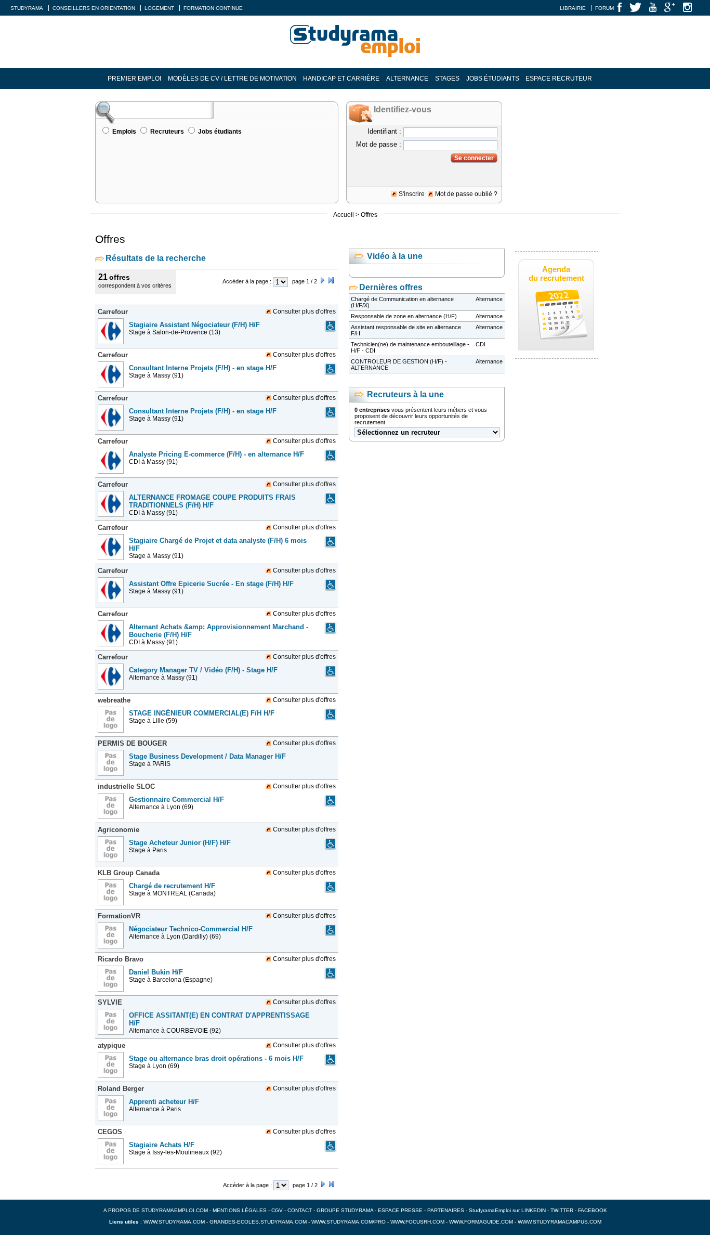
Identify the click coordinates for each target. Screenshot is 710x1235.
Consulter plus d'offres (304, 311)
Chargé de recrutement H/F (172, 886)
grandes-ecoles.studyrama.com (258, 1222)
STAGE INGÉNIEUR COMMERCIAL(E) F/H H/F (201, 713)
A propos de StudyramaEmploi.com (155, 1210)
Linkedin (533, 1210)
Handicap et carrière (341, 78)
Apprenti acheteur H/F (164, 1102)
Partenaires (445, 1210)
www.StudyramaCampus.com (559, 1222)
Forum (604, 8)
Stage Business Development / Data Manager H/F (207, 756)
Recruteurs (167, 131)
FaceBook (592, 1210)
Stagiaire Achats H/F (161, 1145)
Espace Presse (400, 1210)
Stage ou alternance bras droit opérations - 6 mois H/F (216, 1058)
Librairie (573, 8)
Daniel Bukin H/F (156, 972)
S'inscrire (412, 194)
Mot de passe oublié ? (466, 194)
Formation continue (213, 8)
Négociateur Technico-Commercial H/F (191, 929)
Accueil (343, 214)
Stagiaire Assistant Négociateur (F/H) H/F (194, 325)
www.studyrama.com (174, 1222)
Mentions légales (240, 1210)
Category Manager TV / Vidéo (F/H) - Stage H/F (203, 670)
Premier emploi (134, 78)
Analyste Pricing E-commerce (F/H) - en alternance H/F (216, 454)
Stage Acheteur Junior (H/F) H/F (180, 843)
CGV (277, 1210)
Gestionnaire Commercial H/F (176, 799)
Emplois (124, 131)
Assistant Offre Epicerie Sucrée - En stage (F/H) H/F (211, 584)
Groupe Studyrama (345, 1210)
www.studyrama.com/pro (348, 1222)
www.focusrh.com (417, 1222)
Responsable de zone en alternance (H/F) (404, 316)
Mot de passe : (378, 144)
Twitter (562, 1210)
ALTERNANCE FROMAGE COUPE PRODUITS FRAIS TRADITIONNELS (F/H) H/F (212, 501)
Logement (159, 8)
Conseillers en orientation (93, 8)
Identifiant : (384, 131)
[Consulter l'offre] (112, 347)
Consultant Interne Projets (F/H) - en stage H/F (203, 368)
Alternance (407, 78)
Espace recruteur (558, 78)
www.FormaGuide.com (481, 1222)
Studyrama (26, 8)
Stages (447, 78)
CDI (480, 344)
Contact (299, 1210)
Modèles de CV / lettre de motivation (232, 78)
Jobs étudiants (492, 78)
